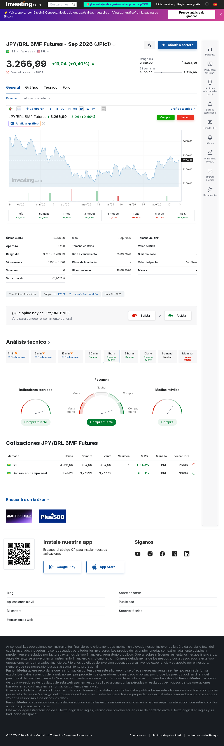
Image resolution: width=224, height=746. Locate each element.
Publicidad (126, 602)
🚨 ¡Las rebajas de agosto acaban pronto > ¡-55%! (117, 4)
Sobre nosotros (130, 593)
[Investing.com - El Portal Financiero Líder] (23, 4)
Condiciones (138, 735)
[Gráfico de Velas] (10, 108)
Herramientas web (20, 620)
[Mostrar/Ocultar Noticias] (103, 108)
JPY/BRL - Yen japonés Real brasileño (78, 294)
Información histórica (37, 98)
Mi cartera (14, 611)
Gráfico (31, 87)
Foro (66, 87)
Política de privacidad (167, 735)
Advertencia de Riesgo (203, 735)
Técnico (51, 87)
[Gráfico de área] (18, 108)
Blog (10, 593)
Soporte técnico (130, 611)
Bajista (145, 315)
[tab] (16, 356)
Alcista (181, 315)
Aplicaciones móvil (20, 602)
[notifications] (207, 4)
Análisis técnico (26, 342)
